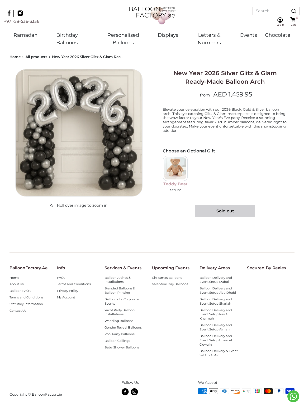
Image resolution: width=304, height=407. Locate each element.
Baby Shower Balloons (121, 347)
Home (15, 57)
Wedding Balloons (118, 321)
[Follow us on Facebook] (9, 13)
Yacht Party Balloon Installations (119, 312)
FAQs (61, 277)
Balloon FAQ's (20, 291)
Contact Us (18, 310)
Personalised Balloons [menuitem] (123, 39)
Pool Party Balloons (119, 334)
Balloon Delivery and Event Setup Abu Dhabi (218, 290)
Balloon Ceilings (117, 341)
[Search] (294, 11)
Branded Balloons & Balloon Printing (119, 290)
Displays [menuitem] (168, 35)
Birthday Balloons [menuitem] (67, 39)
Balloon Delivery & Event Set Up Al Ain (219, 353)
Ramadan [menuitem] (26, 35)
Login (280, 24)
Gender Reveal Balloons (123, 327)
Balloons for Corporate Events (121, 301)
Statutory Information (26, 304)
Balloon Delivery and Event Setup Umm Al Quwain (216, 340)
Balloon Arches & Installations (117, 280)
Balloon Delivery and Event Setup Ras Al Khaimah (216, 314)
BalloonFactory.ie (47, 394)
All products (36, 57)
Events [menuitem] (248, 35)
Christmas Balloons (167, 277)
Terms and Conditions (26, 297)
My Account (66, 297)
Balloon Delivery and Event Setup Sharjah (216, 301)
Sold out (225, 211)
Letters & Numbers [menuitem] (209, 39)
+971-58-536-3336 (21, 21)
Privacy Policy (67, 291)
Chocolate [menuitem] (277, 35)
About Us (17, 284)
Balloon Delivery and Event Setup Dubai (216, 280)
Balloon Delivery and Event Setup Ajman (216, 327)
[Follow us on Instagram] (20, 13)
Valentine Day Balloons (170, 284)
